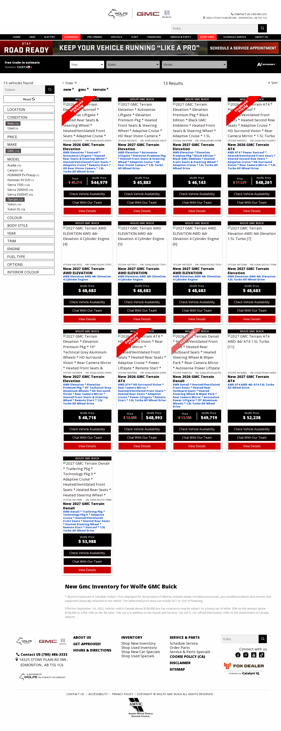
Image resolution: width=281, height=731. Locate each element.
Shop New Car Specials (140, 651)
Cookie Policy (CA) (187, 656)
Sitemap (177, 669)
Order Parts (180, 647)
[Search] (262, 28)
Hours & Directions (92, 650)
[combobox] (87, 64)
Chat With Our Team (87, 202)
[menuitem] (30, 123)
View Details (87, 211)
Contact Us (75, 694)
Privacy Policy (122, 694)
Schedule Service (184, 643)
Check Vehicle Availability (87, 194)
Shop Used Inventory (139, 647)
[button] (17, 37)
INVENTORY (131, 637)
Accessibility (98, 694)
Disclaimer (180, 663)
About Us (82, 637)
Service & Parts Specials (190, 651)
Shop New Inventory (138, 643)
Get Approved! (87, 644)
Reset (27, 99)
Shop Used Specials (137, 655)
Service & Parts (185, 637)
